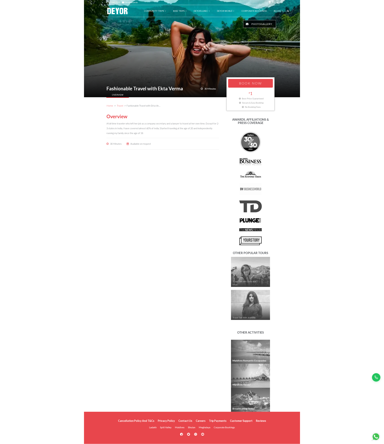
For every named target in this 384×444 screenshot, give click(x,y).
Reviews (261, 420)
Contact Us (185, 420)
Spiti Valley (165, 427)
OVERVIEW (117, 94)
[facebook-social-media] (181, 435)
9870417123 (114, 2)
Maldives (179, 427)
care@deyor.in (131, 2)
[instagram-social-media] (195, 435)
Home (109, 105)
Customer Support (241, 420)
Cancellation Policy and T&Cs (136, 420)
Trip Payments (217, 420)
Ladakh (153, 427)
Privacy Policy (166, 420)
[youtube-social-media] (202, 435)
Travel (120, 105)
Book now (250, 83)
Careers (201, 420)
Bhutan (191, 427)
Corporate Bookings (224, 427)
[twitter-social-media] (188, 435)
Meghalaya (204, 427)
